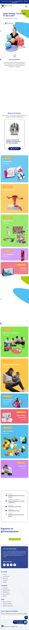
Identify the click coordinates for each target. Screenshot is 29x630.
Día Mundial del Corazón (14, 510)
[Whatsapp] (11, 565)
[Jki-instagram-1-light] (7, 565)
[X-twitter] (14, 565)
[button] (1, 31)
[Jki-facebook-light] (4, 565)
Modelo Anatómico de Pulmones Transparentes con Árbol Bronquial (13, 141)
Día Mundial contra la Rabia (14, 506)
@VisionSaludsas (9, 531)
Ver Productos (6, 163)
